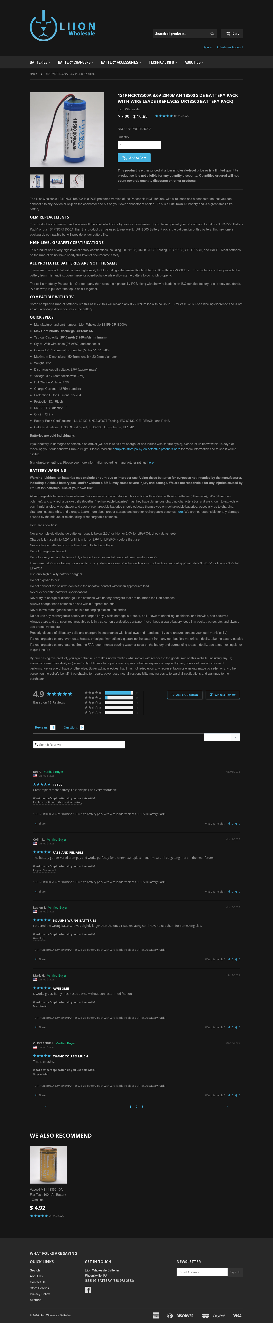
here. (180, 511)
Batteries (39, 62)
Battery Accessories (120, 62)
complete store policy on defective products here (146, 448)
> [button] (227, 1106)
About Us (193, 62)
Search (35, 1270)
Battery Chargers (74, 62)
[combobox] (185, 33)
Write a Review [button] (225, 695)
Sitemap (35, 1299)
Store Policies (39, 1288)
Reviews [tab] (41, 727)
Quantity (123, 137)
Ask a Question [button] (187, 695)
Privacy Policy (40, 1294)
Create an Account (230, 47)
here (150, 462)
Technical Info (162, 62)
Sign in (207, 47)
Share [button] (42, 823)
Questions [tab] (71, 727)
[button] (230, 823)
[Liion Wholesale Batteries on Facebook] (88, 1291)
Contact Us (38, 1282)
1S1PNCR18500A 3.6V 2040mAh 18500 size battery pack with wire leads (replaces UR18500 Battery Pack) (99, 814)
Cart (235, 33)
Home (33, 74)
